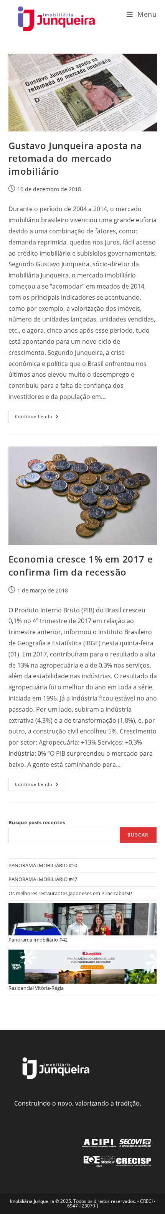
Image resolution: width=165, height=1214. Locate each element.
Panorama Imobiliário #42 (38, 939)
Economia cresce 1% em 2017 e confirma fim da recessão (80, 565)
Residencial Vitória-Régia (36, 987)
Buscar (137, 835)
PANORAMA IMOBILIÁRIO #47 (42, 879)
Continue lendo (40, 418)
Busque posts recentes (36, 822)
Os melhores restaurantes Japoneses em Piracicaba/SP (70, 893)
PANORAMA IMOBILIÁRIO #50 (42, 865)
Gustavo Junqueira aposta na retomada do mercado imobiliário (75, 158)
